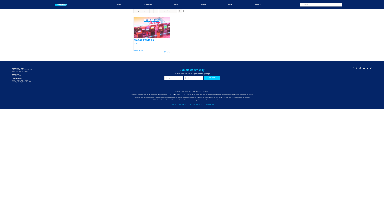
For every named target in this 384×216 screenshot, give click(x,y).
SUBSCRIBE (212, 78)
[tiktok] (371, 68)
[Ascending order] (156, 11)
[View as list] (184, 11)
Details (168, 52)
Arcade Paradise (144, 40)
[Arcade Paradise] (152, 27)
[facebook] (353, 68)
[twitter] (357, 68)
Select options (139, 50)
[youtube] (364, 68)
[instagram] (360, 68)
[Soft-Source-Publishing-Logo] (61, 4)
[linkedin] (367, 68)
